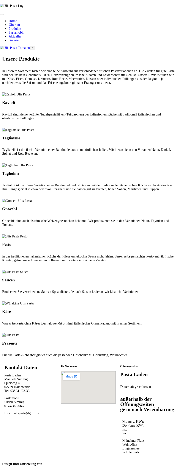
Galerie (14, 40)
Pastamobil (16, 32)
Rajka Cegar (52, 464)
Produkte (15, 28)
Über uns (15, 25)
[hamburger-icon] (1, 14)
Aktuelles (15, 36)
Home (13, 21)
